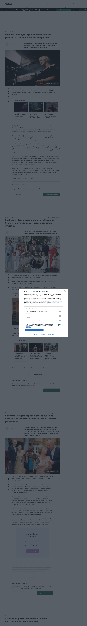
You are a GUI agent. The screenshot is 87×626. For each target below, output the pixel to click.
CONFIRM (34, 330)
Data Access (43, 334)
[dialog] (43, 313)
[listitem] (43, 308)
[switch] (59, 311)
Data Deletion (36, 334)
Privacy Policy (50, 334)
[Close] (65, 291)
